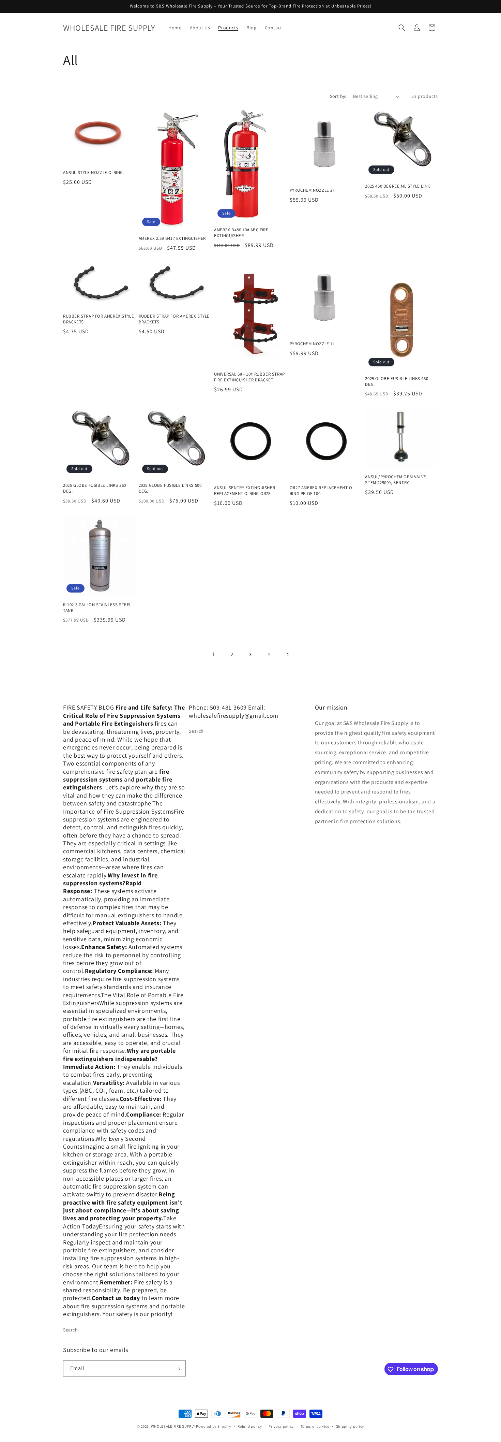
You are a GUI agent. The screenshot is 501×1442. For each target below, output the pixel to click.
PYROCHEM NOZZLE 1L (312, 344)
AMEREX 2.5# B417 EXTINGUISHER (172, 238)
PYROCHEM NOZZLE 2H (313, 190)
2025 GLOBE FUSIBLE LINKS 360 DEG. (94, 488)
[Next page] (287, 654)
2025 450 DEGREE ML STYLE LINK (397, 186)
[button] (401, 27)
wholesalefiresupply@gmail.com (233, 715)
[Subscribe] (177, 1369)
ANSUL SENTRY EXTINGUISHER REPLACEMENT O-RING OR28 (244, 490)
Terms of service (315, 1426)
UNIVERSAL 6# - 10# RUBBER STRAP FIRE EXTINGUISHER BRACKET (249, 377)
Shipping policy (350, 1426)
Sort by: (338, 96)
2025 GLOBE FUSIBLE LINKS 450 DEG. (396, 381)
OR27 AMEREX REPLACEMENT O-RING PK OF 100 (322, 490)
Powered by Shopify (213, 1426)
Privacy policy (281, 1426)
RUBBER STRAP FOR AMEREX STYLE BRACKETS (98, 319)
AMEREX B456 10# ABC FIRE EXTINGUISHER (241, 232)
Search (70, 1329)
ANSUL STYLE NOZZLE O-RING (93, 172)
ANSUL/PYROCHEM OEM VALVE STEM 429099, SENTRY (395, 479)
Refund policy (250, 1426)
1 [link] (213, 654)
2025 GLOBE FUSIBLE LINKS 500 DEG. (170, 488)
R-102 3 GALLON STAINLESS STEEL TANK (97, 607)
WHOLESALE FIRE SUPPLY (173, 1426)
